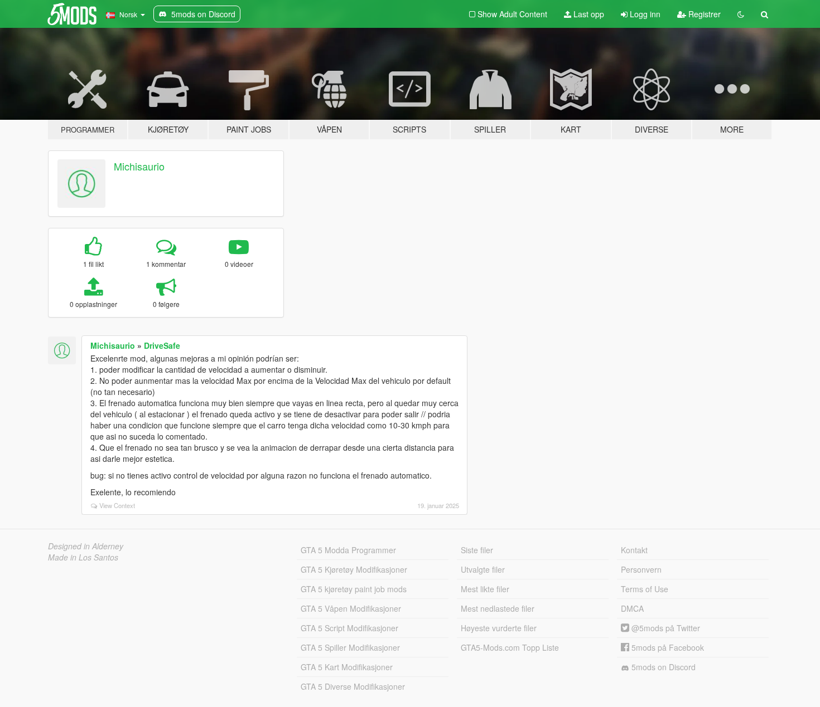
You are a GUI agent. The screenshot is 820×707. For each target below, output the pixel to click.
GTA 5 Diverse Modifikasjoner (353, 686)
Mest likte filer (485, 588)
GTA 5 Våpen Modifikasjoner (351, 608)
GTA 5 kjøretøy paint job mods (354, 588)
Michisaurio (139, 166)
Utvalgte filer (483, 569)
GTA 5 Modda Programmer (348, 549)
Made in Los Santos (83, 557)
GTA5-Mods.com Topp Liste (510, 647)
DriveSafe (162, 345)
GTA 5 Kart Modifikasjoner (347, 666)
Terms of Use (644, 588)
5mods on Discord (662, 666)
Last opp (587, 13)
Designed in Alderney (85, 546)
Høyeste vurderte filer (499, 627)
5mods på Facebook (666, 647)
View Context (117, 505)
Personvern (641, 569)
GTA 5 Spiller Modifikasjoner (350, 647)
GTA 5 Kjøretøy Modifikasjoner (354, 569)
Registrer (703, 13)
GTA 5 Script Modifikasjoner (349, 627)
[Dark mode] (741, 14)
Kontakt (634, 549)
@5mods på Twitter (664, 627)
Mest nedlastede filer (497, 608)
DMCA (632, 608)
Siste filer (477, 549)
